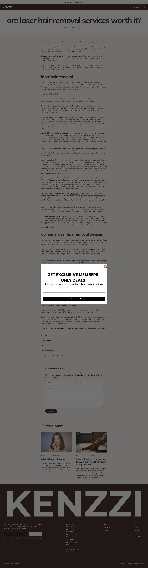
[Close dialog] (105, 266)
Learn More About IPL (74, 299)
